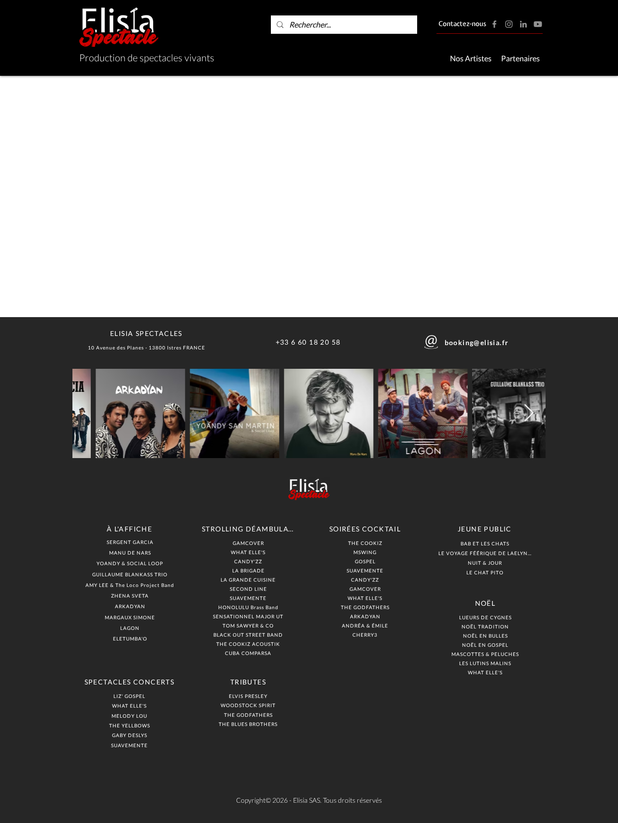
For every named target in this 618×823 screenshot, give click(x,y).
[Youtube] (538, 24)
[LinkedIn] (523, 24)
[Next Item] (528, 413)
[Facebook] (494, 24)
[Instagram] (509, 24)
